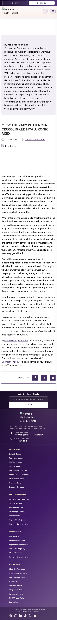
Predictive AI (14, 536)
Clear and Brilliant (16, 479)
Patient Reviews (15, 586)
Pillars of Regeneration (18, 557)
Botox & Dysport (15, 454)
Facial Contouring (16, 458)
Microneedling (15, 483)
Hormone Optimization (18, 524)
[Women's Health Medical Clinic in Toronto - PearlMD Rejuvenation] (11, 11)
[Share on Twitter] (44, 378)
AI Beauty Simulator (17, 541)
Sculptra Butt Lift (16, 503)
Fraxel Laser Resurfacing (19, 475)
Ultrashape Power (16, 512)
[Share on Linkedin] (53, 378)
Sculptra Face (14, 466)
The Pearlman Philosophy (19, 577)
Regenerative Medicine (18, 545)
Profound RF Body (16, 508)
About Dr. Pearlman (17, 569)
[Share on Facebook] (35, 378)
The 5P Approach (16, 553)
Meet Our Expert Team (18, 573)
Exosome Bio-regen (17, 487)
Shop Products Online (17, 590)
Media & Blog (14, 582)
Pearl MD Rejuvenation (16, 340)
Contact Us (13, 602)
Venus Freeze (14, 516)
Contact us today (10, 361)
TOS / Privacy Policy (17, 598)
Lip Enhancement (16, 462)
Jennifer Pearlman (18, 44)
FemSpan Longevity (17, 549)
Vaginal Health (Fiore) (17, 520)
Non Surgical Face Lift (18, 471)
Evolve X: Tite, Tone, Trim (19, 499)
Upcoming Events (16, 594)
